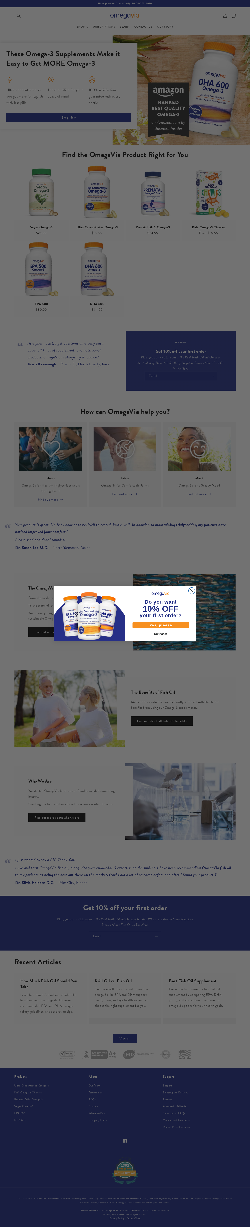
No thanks (160, 633)
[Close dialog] (192, 591)
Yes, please (160, 625)
